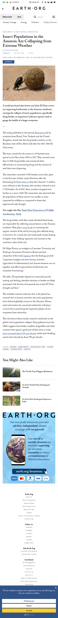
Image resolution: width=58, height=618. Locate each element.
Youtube (29, 539)
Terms (20, 516)
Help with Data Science (29, 578)
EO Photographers (29, 562)
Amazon (13, 347)
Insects (27, 349)
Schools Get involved (29, 554)
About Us (29, 497)
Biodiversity (8, 32)
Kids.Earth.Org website (29, 551)
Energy (24, 22)
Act (19, 16)
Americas (6, 53)
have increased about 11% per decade (19, 334)
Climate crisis (16, 349)
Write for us (29, 572)
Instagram (29, 530)
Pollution (35, 22)
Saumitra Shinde (11, 50)
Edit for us (29, 575)
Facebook (29, 527)
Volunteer (29, 569)
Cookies (37, 516)
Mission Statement (29, 500)
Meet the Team (29, 509)
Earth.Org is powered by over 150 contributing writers (27, 57)
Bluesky (29, 536)
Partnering (29, 584)
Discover (7, 16)
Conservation (32, 32)
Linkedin (29, 533)
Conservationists (29, 565)
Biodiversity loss (38, 347)
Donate (28, 512)
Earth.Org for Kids (29, 506)
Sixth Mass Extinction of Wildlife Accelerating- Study (28, 212)
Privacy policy (28, 516)
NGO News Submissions (29, 581)
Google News (29, 543)
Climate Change (9, 22)
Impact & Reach (29, 503)
